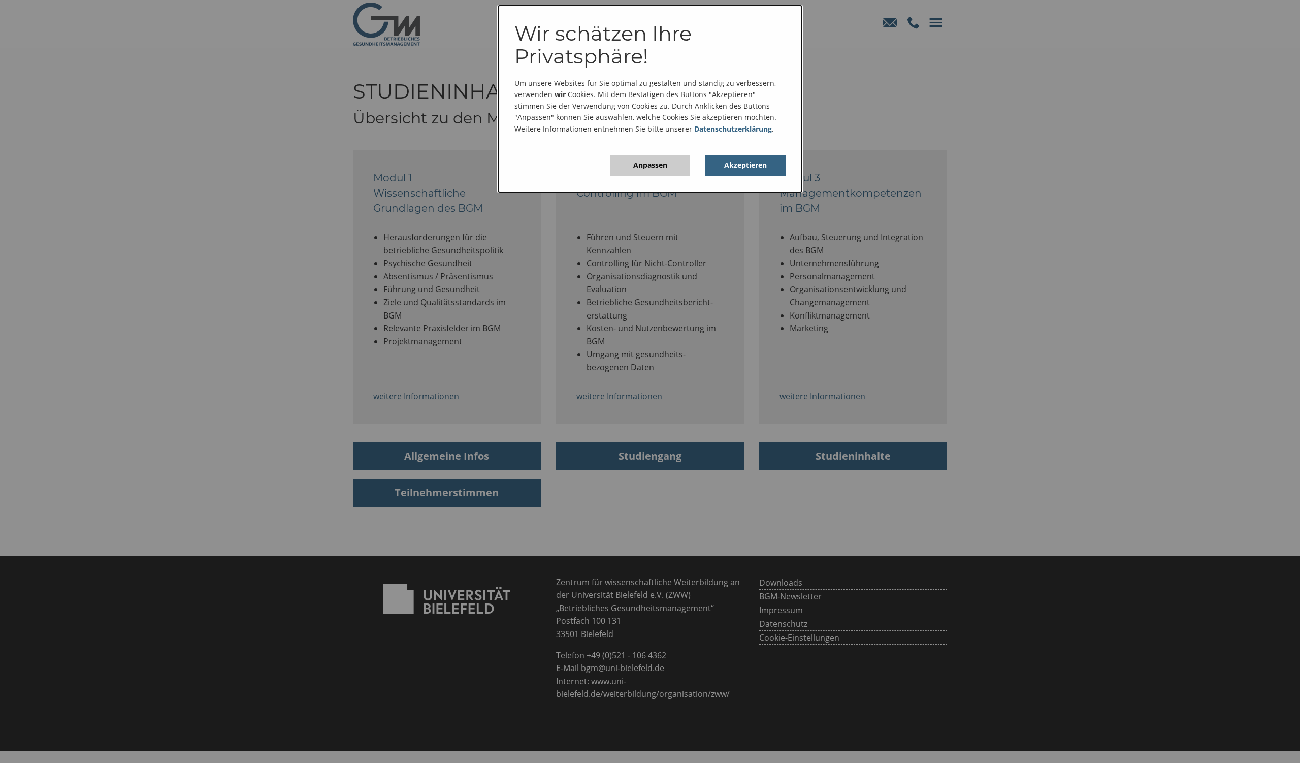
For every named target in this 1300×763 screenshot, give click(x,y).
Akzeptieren (745, 165)
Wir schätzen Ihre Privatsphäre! (603, 45)
